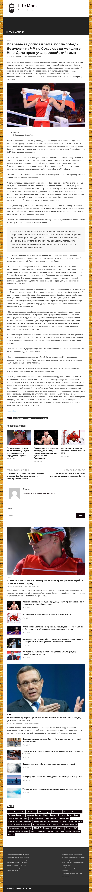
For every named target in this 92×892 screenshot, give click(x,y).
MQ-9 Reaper (31, 812)
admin (20, 56)
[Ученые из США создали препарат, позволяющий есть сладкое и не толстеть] (14, 759)
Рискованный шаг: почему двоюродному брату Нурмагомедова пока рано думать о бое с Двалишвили (46, 453)
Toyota (47, 812)
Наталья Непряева (75, 821)
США (75, 828)
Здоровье (23, 818)
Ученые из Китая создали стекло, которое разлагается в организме (52, 789)
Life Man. (27, 5)
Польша (46, 828)
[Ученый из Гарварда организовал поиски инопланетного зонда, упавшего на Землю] (46, 712)
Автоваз (67, 812)
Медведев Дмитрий (15, 821)
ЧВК (57, 831)
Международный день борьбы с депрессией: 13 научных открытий (52, 776)
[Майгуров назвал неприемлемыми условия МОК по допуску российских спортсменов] (14, 660)
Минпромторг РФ (54, 821)
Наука (9, 714)
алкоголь (76, 831)
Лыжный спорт (63, 818)
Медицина (27, 821)
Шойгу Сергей (66, 831)
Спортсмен (42, 418)
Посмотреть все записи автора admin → (40, 493)
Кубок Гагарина (50, 818)
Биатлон (53, 815)
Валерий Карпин (73, 815)
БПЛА (45, 815)
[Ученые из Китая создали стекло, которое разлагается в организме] (14, 797)
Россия (68, 828)
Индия (20, 418)
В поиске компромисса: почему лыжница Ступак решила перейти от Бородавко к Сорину (18, 452)
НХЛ (64, 821)
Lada (9, 812)
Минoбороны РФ (40, 821)
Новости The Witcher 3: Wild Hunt (64, 825)
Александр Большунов (16, 815)
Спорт (9, 40)
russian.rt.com (12, 411)
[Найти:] (46, 515)
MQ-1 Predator (18, 812)
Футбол (50, 831)
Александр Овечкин (34, 815)
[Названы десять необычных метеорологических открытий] (14, 772)
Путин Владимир (57, 828)
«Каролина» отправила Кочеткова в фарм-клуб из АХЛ (73, 450)
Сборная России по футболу (18, 831)
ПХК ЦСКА (37, 828)
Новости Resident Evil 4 (41, 825)
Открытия (27, 828)
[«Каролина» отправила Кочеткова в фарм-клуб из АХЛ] (73, 445)
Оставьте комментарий (32, 56)
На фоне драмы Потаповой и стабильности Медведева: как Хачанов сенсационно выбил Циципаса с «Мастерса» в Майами (52, 640)
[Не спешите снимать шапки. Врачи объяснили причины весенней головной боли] (14, 747)
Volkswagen (57, 812)
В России (61, 815)
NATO (41, 812)
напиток (11, 834)
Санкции (27, 418)
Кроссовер (39, 818)
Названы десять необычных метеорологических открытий (48, 764)
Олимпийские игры (15, 828)
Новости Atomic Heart (22, 825)
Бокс (15, 418)
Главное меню (16, 32)
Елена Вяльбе (13, 818)
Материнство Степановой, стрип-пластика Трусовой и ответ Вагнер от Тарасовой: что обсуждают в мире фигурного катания (52, 628)
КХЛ (31, 818)
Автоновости (76, 812)
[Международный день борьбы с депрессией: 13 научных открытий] (14, 784)
